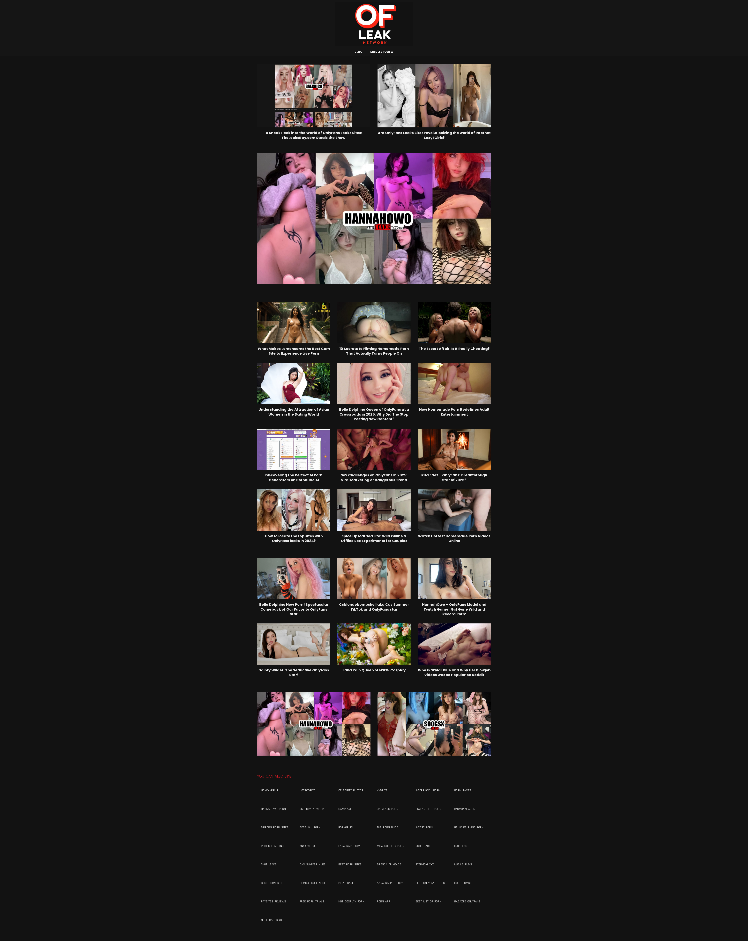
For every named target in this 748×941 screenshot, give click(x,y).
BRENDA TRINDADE (389, 864)
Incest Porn (424, 827)
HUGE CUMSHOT (464, 883)
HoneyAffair (269, 790)
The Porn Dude (387, 827)
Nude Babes (423, 846)
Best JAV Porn (310, 827)
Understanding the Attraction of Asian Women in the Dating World (293, 412)
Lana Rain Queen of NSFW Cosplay (374, 670)
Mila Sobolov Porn (390, 846)
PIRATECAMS (346, 883)
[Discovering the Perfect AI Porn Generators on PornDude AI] (293, 449)
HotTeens (460, 846)
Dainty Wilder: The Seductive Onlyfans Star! (293, 672)
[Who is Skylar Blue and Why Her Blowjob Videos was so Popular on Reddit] (454, 644)
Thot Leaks (269, 864)
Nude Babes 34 (271, 920)
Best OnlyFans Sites (430, 883)
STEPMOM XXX (424, 864)
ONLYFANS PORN (387, 809)
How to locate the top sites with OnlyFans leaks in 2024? (294, 538)
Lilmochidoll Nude (313, 883)
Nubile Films (463, 864)
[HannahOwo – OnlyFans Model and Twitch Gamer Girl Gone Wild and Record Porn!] (454, 578)
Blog (359, 52)
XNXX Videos (308, 846)
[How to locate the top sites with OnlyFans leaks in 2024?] (293, 510)
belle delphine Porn (468, 827)
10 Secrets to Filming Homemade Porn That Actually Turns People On (374, 351)
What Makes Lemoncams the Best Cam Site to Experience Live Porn (294, 351)
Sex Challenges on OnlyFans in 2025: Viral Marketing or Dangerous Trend (374, 477)
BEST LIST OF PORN (428, 902)
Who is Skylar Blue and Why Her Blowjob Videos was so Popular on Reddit (454, 672)
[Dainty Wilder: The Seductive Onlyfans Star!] (293, 644)
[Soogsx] (434, 724)
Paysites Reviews (273, 902)
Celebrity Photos (350, 790)
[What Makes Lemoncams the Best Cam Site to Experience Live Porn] (293, 322)
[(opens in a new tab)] (374, 383)
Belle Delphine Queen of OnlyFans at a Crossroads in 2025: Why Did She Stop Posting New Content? (374, 414)
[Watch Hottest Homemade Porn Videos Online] (454, 510)
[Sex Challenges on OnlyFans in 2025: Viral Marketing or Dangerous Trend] (374, 449)
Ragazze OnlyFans (467, 902)
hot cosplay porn (351, 902)
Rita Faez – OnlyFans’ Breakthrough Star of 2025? (454, 477)
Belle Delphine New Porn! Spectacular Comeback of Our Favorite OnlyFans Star (293, 609)
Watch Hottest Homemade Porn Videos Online (454, 538)
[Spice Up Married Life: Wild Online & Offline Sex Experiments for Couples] (374, 510)
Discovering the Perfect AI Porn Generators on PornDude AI (293, 477)
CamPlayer (346, 809)
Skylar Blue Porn (428, 809)
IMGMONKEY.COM (464, 809)
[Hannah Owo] (374, 218)
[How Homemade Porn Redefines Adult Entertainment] (454, 383)
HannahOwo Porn (273, 809)
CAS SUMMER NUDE (312, 864)
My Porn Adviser (312, 809)
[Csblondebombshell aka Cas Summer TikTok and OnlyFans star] (374, 578)
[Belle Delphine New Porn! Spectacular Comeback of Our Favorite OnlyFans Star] (293, 578)
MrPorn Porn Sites (274, 827)
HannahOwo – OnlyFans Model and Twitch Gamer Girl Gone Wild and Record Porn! (454, 609)
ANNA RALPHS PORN (390, 883)
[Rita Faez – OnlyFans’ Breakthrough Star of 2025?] (454, 449)
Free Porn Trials (312, 902)
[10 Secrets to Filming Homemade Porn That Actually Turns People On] (374, 322)
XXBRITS (382, 790)
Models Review (381, 52)
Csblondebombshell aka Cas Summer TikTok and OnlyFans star (374, 607)
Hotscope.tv (308, 790)
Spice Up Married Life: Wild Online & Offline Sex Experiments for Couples (374, 538)
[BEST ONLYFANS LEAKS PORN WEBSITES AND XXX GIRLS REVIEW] (374, 24)
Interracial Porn (427, 790)
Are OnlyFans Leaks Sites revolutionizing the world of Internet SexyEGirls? (434, 135)
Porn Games (462, 790)
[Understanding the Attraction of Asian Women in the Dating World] (293, 383)
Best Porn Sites (350, 864)
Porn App (383, 902)
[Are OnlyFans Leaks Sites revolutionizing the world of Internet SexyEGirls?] (434, 95)
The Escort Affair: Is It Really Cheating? (454, 348)
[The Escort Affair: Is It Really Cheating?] (454, 322)
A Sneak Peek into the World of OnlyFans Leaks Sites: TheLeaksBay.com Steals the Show (314, 135)
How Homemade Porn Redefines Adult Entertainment (454, 412)
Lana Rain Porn (349, 846)
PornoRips (345, 827)
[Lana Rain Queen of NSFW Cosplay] (374, 644)
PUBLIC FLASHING (272, 846)
